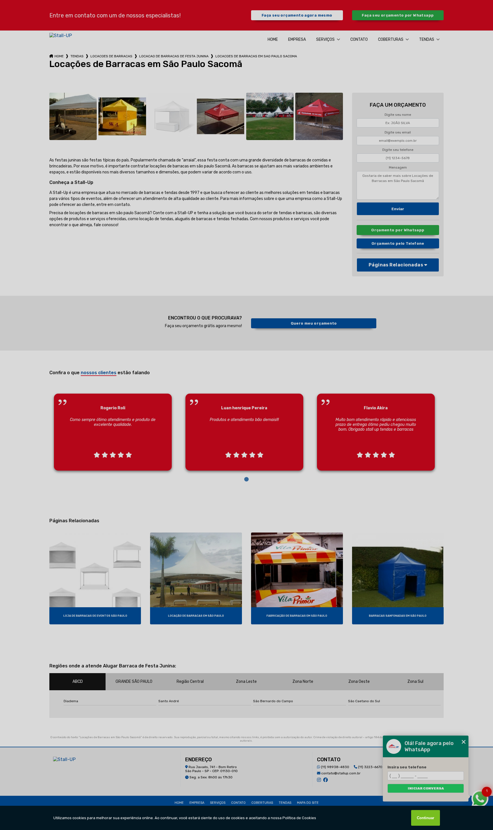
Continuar (425, 818)
